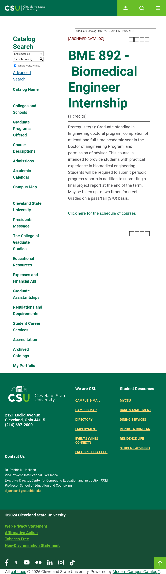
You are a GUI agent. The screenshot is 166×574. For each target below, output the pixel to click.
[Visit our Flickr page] (38, 562)
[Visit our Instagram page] (61, 562)
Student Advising (135, 448)
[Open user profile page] (125, 8)
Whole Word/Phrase (29, 65)
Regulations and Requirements (27, 310)
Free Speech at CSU (91, 452)
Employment (86, 429)
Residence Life (132, 439)
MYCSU (125, 400)
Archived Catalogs (21, 352)
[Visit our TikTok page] (72, 562)
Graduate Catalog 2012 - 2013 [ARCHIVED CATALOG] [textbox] (106, 30)
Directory (84, 420)
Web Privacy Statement (26, 526)
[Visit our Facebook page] (7, 562)
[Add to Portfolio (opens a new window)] (131, 39)
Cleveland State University (27, 206)
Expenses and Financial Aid (25, 278)
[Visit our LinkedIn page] (50, 562)
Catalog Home (26, 89)
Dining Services (133, 420)
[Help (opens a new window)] (147, 39)
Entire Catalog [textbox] (22, 53)
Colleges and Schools (24, 109)
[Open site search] (142, 8)
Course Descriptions (24, 148)
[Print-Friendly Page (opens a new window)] (142, 39)
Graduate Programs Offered (22, 128)
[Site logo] (25, 8)
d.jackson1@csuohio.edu (23, 491)
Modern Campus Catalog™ (136, 571)
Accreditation (25, 339)
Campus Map (25, 187)
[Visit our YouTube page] (26, 562)
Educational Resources (23, 261)
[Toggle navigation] (158, 8)
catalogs (18, 571)
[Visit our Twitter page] (16, 562)
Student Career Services (26, 326)
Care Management (135, 410)
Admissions (23, 161)
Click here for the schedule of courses (102, 213)
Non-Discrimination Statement (32, 545)
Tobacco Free (17, 538)
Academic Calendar (22, 174)
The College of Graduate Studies (26, 242)
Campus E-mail (87, 400)
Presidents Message (22, 223)
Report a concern (135, 429)
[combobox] (115, 30)
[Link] (160, 563)
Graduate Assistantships (26, 294)
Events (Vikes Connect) (86, 440)
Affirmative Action (21, 532)
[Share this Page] (136, 39)
